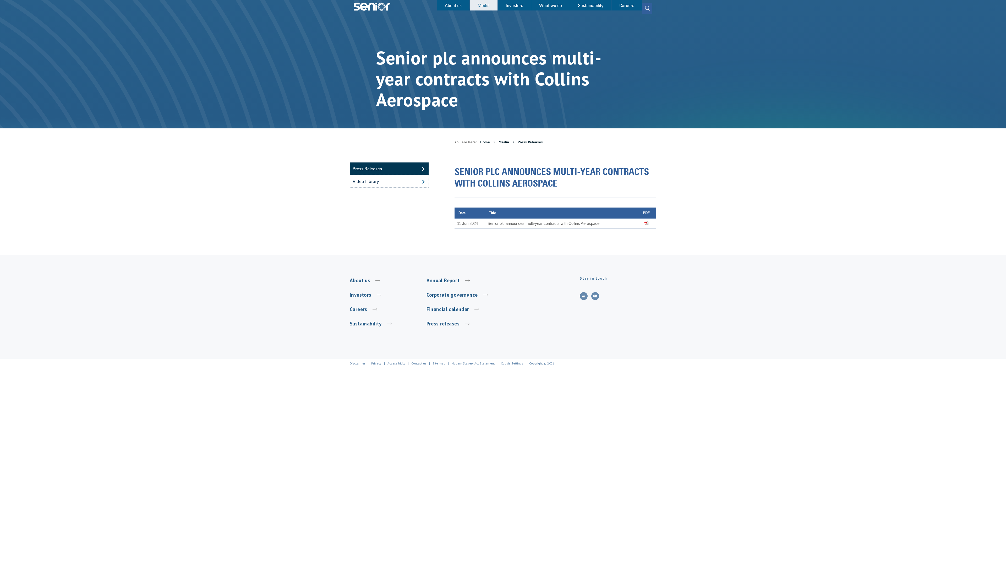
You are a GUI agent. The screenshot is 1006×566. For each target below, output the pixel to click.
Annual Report (443, 280)
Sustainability (366, 323)
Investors (360, 295)
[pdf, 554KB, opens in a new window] (646, 223)
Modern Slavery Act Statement (473, 363)
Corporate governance (452, 295)
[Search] (647, 8)
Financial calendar (448, 309)
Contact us (419, 363)
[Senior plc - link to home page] (372, 7)
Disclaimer (357, 363)
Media (504, 142)
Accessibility (396, 363)
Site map (439, 363)
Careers (358, 309)
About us (360, 280)
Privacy (376, 363)
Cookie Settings (512, 363)
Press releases (443, 323)
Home (485, 142)
